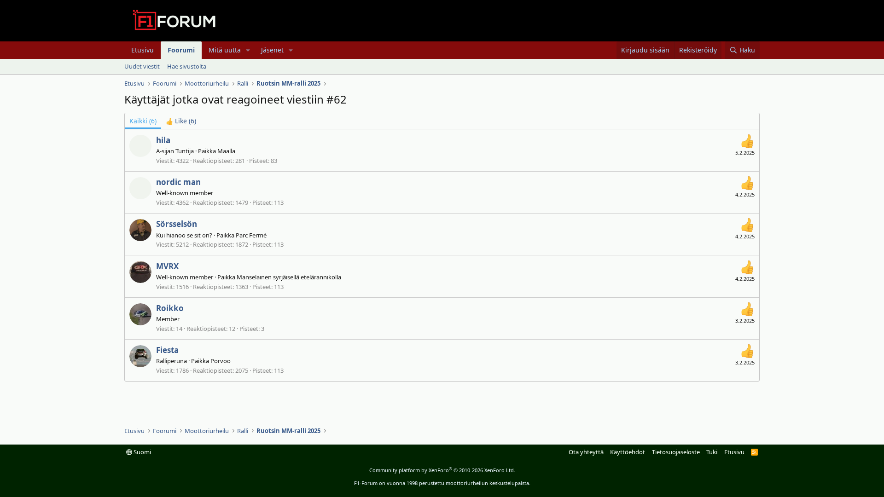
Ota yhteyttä (586, 452)
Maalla (226, 151)
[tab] (181, 121)
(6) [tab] (143, 120)
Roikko (170, 308)
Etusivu (142, 50)
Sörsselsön (176, 224)
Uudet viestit (142, 66)
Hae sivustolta (186, 66)
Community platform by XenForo (442, 470)
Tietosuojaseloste (676, 452)
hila (163, 140)
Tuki (711, 452)
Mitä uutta (225, 50)
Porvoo (220, 361)
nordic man (178, 182)
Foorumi (181, 50)
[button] (248, 50)
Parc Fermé (251, 235)
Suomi (141, 452)
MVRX (167, 266)
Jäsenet (272, 50)
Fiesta (167, 350)
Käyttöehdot (627, 452)
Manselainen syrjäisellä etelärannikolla (289, 277)
